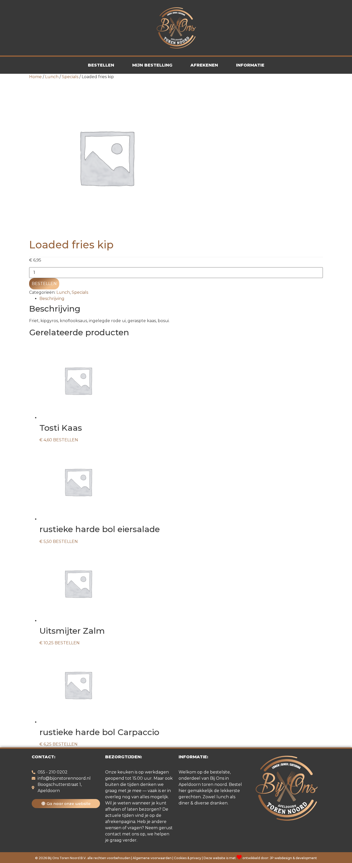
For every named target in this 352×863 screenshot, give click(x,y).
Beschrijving (51, 298)
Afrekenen (204, 65)
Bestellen (101, 65)
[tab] (181, 299)
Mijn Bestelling (152, 65)
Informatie (250, 65)
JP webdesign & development (293, 858)
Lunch (51, 76)
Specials (70, 76)
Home (35, 76)
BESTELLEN (44, 283)
